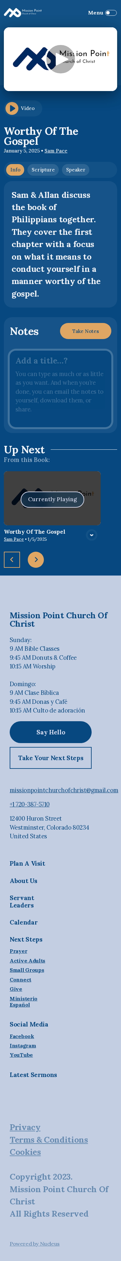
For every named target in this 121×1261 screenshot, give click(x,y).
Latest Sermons (33, 1075)
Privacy (25, 1127)
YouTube (21, 1055)
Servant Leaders (22, 901)
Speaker (76, 170)
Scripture (43, 170)
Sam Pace (56, 151)
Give (16, 989)
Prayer (18, 951)
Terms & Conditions (49, 1139)
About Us (23, 881)
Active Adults (27, 961)
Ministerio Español (23, 1002)
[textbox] (60, 389)
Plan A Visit (27, 863)
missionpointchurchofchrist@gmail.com (64, 790)
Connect (20, 980)
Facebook (22, 1036)
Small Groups (27, 970)
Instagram (23, 1046)
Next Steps (26, 939)
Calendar (23, 922)
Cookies (25, 1151)
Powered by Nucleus (35, 1243)
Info (15, 170)
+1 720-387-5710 (29, 804)
